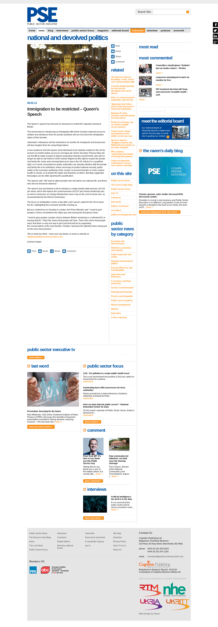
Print (34, 251)
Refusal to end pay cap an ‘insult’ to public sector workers (122, 124)
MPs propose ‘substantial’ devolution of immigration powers (122, 154)
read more (88, 381)
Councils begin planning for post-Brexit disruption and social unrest (122, 89)
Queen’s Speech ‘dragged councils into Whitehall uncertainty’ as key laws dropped (123, 144)
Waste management (120, 305)
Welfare (115, 309)
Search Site (144, 11)
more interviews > (93, 518)
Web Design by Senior (149, 614)
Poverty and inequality (122, 296)
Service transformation (122, 288)
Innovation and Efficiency (118, 275)
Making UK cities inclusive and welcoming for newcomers (123, 115)
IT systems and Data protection (121, 282)
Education (116, 313)
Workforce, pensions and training (121, 249)
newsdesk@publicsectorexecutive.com (165, 556)
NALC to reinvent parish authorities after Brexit (122, 98)
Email (45, 251)
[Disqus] (67, 300)
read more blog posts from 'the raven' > (160, 212)
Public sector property (122, 300)
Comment (71, 251)
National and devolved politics (122, 262)
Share (57, 251)
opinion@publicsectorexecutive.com (45, 237)
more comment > (93, 481)
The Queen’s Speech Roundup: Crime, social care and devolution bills (123, 79)
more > (58, 422)
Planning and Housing (121, 292)
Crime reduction (119, 317)
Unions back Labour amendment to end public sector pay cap (121, 133)
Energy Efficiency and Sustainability (121, 269)
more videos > (36, 357)
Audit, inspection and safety (121, 255)
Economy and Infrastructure (117, 242)
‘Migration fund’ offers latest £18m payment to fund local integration (122, 106)
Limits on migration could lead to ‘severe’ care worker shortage (121, 163)
